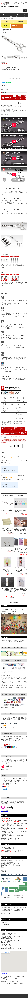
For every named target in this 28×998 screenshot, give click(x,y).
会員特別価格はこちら (16, 25)
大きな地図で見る (4, 973)
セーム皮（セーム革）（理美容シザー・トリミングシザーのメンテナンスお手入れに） (7, 529)
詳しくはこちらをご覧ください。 (9, 839)
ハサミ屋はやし (4, 4)
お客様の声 (24, 16)
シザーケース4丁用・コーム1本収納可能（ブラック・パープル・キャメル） (20, 550)
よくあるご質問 (4, 811)
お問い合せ (17, 16)
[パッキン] (7, 542)
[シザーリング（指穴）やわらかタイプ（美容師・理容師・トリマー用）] (20, 503)
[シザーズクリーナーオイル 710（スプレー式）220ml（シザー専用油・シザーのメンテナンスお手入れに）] (20, 562)
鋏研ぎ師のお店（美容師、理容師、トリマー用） (10, 6)
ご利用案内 (10, 16)
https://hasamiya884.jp (14, 947)
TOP (3, 16)
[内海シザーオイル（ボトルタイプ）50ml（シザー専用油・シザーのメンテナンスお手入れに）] (20, 582)
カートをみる (22, 3)
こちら (6, 913)
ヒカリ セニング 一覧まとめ (8, 18)
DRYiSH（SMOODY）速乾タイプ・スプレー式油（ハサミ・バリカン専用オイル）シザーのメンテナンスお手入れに (7, 591)
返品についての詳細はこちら (7, 80)
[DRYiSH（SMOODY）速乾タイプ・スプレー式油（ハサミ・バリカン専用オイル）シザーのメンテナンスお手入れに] (7, 582)
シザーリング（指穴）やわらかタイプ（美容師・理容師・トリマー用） (20, 510)
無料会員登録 (6, 25)
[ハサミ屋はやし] (5, 3)
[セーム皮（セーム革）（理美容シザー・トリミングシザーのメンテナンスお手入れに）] (7, 522)
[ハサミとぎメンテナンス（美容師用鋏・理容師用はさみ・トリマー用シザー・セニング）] (20, 522)
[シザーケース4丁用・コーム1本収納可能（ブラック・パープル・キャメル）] (20, 542)
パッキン (2, 548)
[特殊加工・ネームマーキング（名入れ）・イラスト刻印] (7, 503)
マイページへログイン (16, 3)
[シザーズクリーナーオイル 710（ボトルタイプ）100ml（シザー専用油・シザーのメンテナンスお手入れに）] (7, 562)
